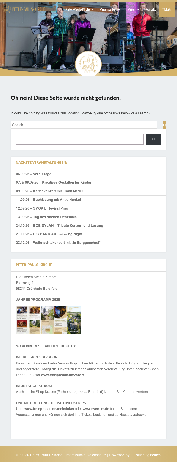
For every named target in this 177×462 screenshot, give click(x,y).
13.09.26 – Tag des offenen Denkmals (46, 216)
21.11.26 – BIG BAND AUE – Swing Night (49, 233)
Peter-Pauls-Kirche (78, 9)
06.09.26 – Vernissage (33, 173)
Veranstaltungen (110, 9)
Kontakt (150, 9)
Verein (132, 9)
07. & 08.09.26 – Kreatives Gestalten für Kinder (53, 182)
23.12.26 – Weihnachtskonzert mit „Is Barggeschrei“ (58, 242)
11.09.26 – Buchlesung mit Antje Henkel (48, 199)
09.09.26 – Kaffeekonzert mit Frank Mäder (49, 190)
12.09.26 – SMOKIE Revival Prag (42, 208)
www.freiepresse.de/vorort (62, 374)
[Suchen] (153, 139)
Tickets (167, 9)
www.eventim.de (96, 408)
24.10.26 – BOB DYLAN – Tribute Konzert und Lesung (59, 225)
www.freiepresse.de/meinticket (49, 408)
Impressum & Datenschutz (86, 454)
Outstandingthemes (146, 454)
